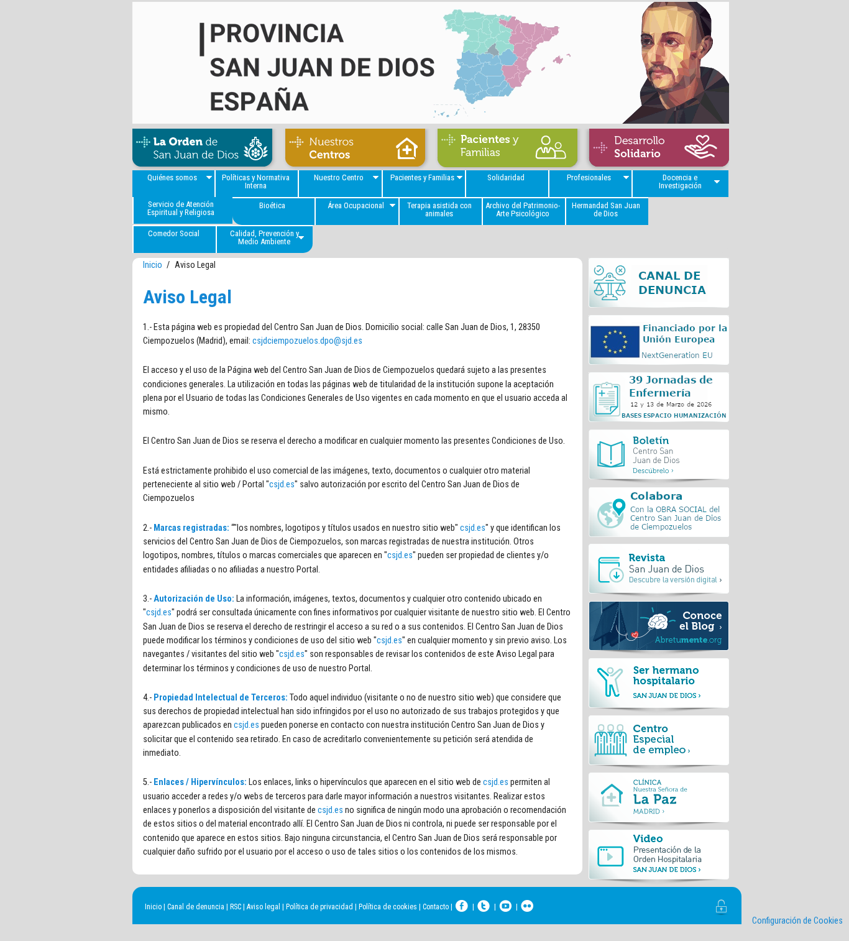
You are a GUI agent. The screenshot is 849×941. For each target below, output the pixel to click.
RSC (235, 906)
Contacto (436, 906)
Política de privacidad (319, 906)
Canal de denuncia (195, 906)
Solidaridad (506, 177)
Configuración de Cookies (797, 921)
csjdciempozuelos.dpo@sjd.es (307, 341)
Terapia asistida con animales (439, 209)
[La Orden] (205, 149)
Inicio (152, 265)
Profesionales (589, 177)
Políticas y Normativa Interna (256, 181)
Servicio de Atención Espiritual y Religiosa (180, 208)
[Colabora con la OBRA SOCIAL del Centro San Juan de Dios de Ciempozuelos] (659, 515)
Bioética (272, 205)
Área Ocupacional (356, 205)
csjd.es (282, 484)
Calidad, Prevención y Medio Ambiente (264, 237)
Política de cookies (388, 906)
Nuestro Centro (339, 177)
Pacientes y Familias (422, 177)
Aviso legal (263, 906)
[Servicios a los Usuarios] (507, 149)
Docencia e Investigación (680, 181)
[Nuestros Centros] (355, 149)
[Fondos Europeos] (659, 343)
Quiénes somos (172, 177)
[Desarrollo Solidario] (656, 149)
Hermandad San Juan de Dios (606, 209)
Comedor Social (174, 233)
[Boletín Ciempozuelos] (659, 458)
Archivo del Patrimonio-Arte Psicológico (522, 209)
